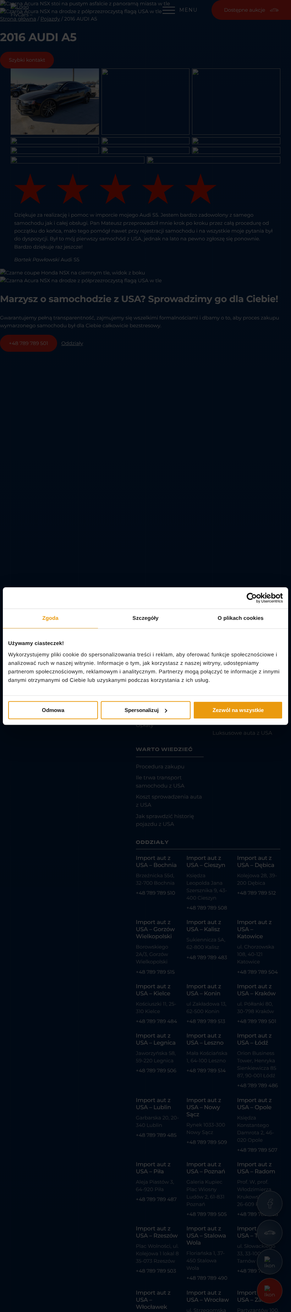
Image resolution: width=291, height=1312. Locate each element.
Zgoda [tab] (50, 618)
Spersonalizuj (142, 710)
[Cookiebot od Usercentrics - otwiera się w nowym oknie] (252, 598)
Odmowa (53, 710)
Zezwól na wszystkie (238, 710)
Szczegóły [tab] (145, 618)
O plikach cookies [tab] (240, 618)
